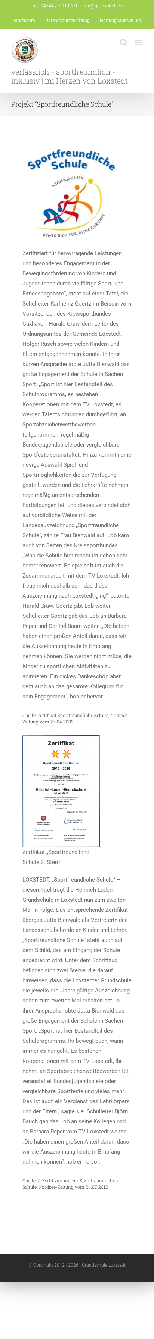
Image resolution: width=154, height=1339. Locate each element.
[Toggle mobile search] (123, 42)
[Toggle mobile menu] (139, 42)
